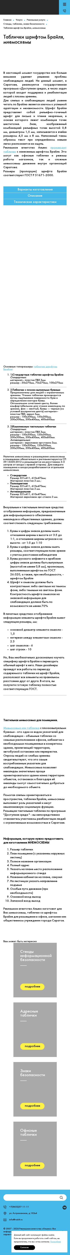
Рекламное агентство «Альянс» (30, 7)
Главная (7, 20)
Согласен (24, 1248)
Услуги (19, 20)
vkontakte (65, 1207)
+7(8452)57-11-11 (64, 10)
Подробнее (55, 1242)
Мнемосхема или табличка (21, 728)
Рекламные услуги (36, 20)
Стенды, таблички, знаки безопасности (23, 24)
